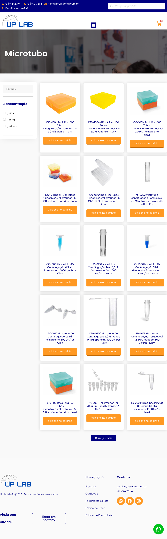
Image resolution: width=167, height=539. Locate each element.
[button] (93, 25)
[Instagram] (139, 501)
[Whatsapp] (121, 501)
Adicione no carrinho (60, 140)
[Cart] (159, 23)
